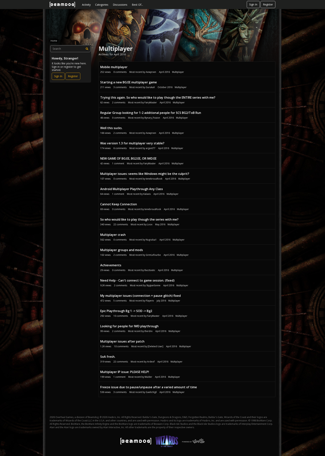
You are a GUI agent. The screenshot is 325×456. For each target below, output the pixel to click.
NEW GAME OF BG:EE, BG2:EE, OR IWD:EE (128, 158)
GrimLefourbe (153, 255)
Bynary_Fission (152, 117)
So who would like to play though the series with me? (139, 219)
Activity (86, 4)
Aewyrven (151, 72)
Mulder (148, 376)
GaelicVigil (151, 392)
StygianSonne (153, 285)
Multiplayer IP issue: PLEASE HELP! (124, 372)
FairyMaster (150, 102)
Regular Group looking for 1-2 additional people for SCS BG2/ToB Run (150, 113)
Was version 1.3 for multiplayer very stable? (132, 143)
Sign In (253, 4)
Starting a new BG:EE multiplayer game (128, 82)
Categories (101, 4)
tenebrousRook (154, 178)
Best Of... (137, 4)
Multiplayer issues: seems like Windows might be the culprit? (144, 174)
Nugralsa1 (151, 239)
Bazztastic (149, 270)
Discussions (120, 4)
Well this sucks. (111, 128)
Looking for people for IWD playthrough (129, 326)
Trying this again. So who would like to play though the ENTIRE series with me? (157, 97)
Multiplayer (178, 72)
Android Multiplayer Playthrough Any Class (131, 189)
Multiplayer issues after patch (122, 341)
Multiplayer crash (113, 235)
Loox (149, 224)
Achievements (110, 265)
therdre (148, 331)
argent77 (150, 148)
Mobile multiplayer (114, 67)
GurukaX (150, 87)
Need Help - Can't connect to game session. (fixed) (137, 280)
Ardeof (151, 361)
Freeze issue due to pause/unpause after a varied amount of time (148, 387)
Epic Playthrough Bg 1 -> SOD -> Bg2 (126, 311)
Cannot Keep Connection (118, 204)
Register (268, 4)
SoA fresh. (107, 357)
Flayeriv (150, 300)
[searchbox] (70, 48)
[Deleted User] (155, 346)
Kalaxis (147, 194)
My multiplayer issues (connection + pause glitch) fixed (140, 296)
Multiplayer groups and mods (121, 250)
